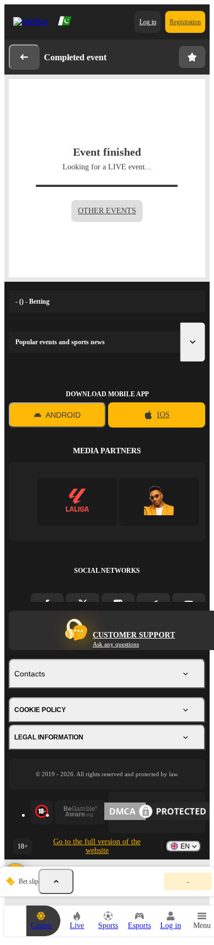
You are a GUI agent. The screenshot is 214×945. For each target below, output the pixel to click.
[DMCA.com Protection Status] (156, 812)
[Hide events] (56, 881)
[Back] (24, 57)
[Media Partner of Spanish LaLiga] (77, 501)
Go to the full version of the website (96, 846)
